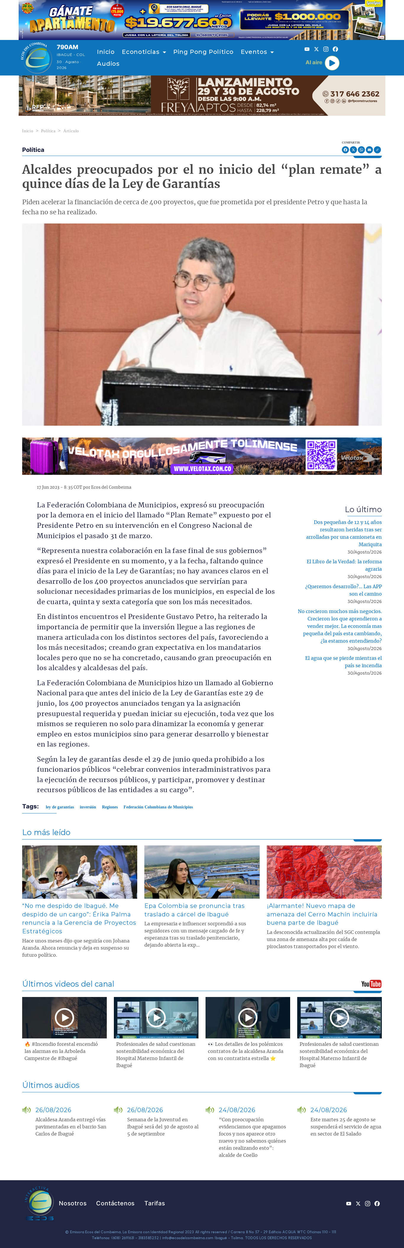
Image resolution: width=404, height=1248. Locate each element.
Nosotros (73, 1203)
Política (48, 131)
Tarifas (154, 1203)
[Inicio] (36, 57)
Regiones (110, 807)
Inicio (106, 51)
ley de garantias (60, 807)
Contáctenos (115, 1203)
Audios (108, 63)
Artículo (71, 131)
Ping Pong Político (203, 51)
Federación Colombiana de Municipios (158, 807)
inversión (88, 807)
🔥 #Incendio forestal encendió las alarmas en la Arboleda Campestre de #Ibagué (61, 1051)
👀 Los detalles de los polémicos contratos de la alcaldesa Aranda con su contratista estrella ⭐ (245, 1051)
